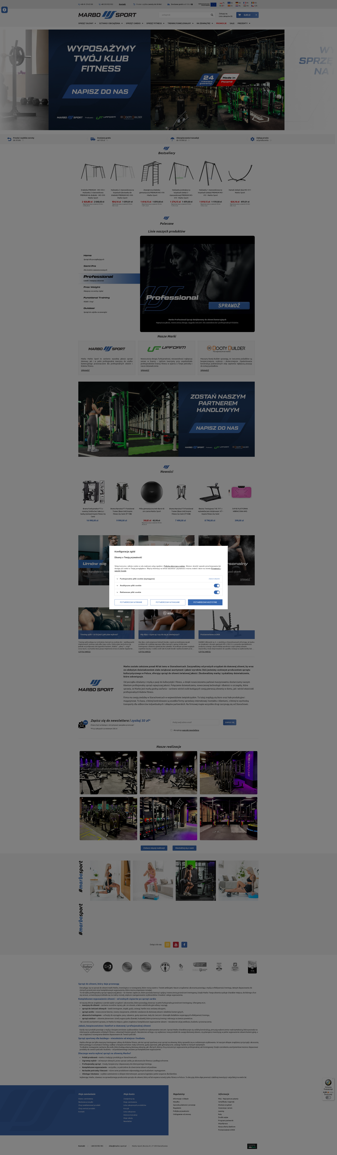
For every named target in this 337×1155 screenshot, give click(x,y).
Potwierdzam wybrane (131, 602)
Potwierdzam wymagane (168, 602)
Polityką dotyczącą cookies (174, 566)
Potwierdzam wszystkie (205, 602)
